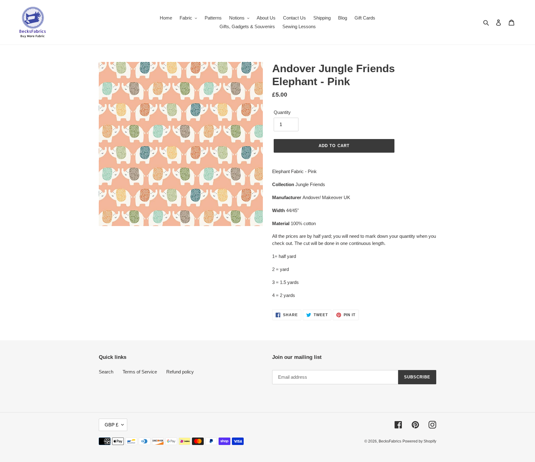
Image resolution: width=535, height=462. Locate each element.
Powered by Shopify (419, 441)
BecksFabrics (390, 441)
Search (106, 371)
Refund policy (180, 371)
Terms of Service (140, 371)
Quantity (282, 112)
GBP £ (111, 424)
